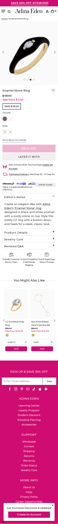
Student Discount (29, 415)
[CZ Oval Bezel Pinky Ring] (16, 304)
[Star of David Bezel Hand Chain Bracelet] (42, 304)
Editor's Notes (14, 197)
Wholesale (29, 441)
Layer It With (29, 156)
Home (4, 19)
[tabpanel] (29, 53)
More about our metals (14, 140)
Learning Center (29, 405)
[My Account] (47, 11)
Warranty (29, 460)
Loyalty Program (29, 410)
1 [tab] (24, 79)
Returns (29, 456)
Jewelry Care (13, 239)
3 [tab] (30, 79)
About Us (29, 487)
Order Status (29, 465)
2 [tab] (27, 79)
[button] (53, 90)
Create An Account (29, 514)
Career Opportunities (29, 501)
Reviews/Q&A (14, 246)
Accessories (29, 424)
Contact (29, 446)
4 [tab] (33, 79)
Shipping (29, 451)
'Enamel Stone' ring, (28, 208)
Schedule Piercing (29, 419)
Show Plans (45, 185)
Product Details (16, 232)
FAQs (29, 492)
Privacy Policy (29, 496)
